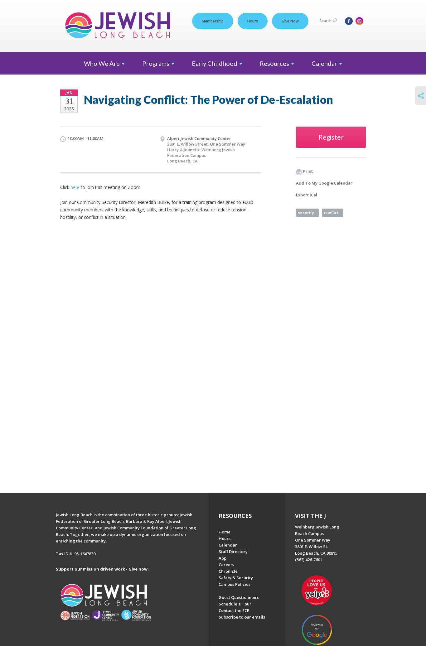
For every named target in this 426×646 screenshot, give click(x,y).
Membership (213, 21)
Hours (252, 21)
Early (214, 63)
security (306, 212)
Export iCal (306, 195)
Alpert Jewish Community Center (199, 138)
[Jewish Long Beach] (119, 25)
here (75, 187)
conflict (331, 212)
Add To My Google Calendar (324, 183)
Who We (102, 63)
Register (331, 137)
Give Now (290, 21)
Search (325, 20)
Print (308, 171)
